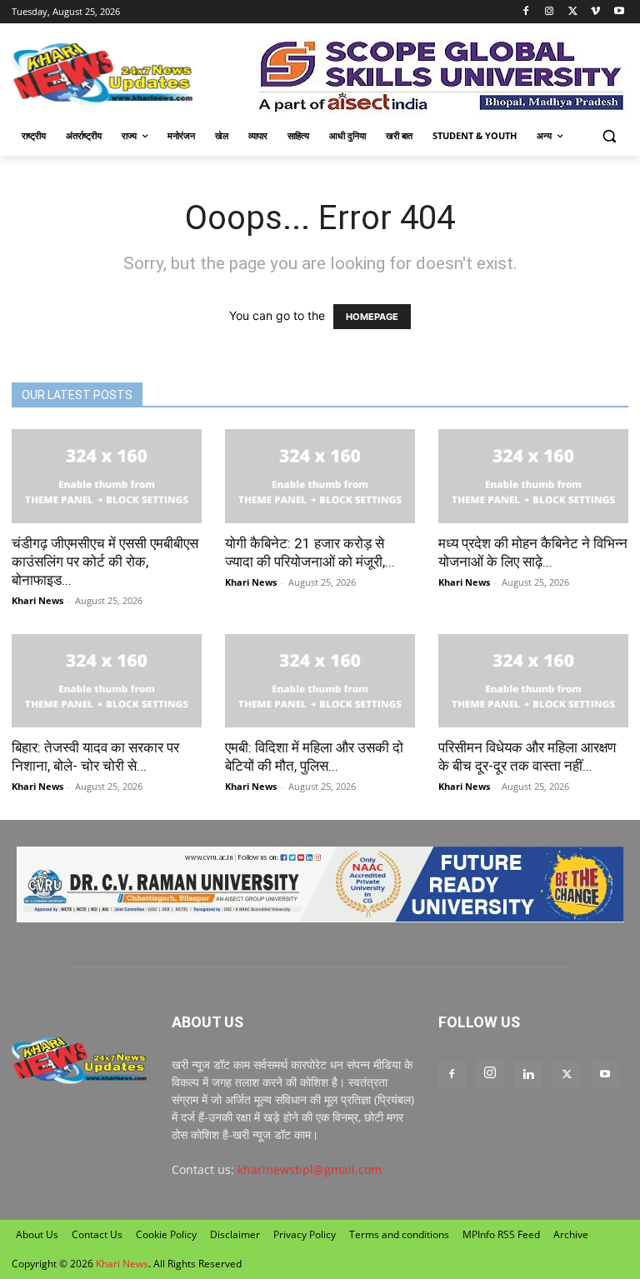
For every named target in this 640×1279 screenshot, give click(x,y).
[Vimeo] (595, 12)
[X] (572, 12)
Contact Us (97, 1234)
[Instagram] (549, 12)
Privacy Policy (304, 1234)
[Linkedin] (528, 1075)
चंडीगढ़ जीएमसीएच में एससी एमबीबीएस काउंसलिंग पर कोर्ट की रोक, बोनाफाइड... (105, 561)
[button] (608, 136)
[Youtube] (618, 12)
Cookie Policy (166, 1234)
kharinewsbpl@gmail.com (310, 1169)
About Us (37, 1234)
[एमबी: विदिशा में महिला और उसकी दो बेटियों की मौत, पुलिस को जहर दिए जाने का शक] (320, 681)
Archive (570, 1234)
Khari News (37, 600)
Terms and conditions (399, 1234)
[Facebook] (526, 12)
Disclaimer (235, 1234)
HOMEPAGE (372, 316)
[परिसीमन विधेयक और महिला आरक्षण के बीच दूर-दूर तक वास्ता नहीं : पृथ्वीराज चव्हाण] (533, 681)
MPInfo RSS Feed (501, 1234)
